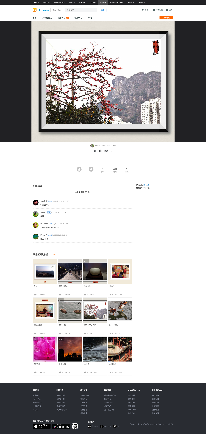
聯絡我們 (155, 399)
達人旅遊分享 (109, 409)
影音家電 (83, 409)
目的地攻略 (108, 402)
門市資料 (131, 395)
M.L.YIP (43, 235)
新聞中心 (36, 395)
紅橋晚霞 (62, 364)
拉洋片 (111, 286)
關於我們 (155, 395)
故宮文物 (87, 286)
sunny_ (43, 212)
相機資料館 (61, 395)
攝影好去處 (110, 395)
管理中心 (78, 18)
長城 (35, 286)
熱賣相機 (131, 402)
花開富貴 (37, 364)
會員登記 (155, 406)
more (54, 254)
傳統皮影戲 (38, 325)
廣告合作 (155, 402)
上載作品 (166, 17)
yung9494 (44, 201)
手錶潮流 (83, 413)
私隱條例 (155, 413)
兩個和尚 (112, 364)
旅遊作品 (107, 406)
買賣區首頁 (84, 395)
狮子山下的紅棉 (90, 325)
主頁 (34, 18)
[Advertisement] (103, 160)
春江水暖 (62, 325)
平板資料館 (61, 406)
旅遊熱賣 (107, 399)
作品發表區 (37, 406)
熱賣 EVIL (132, 413)
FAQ (90, 18)
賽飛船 (86, 364)
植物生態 (146, 185)
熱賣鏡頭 (131, 406)
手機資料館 (61, 402)
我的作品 (63, 18)
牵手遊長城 (63, 286)
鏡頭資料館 (61, 399)
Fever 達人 (37, 399)
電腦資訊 (83, 406)
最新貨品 (131, 399)
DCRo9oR (44, 223)
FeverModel (37, 402)
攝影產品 (83, 399)
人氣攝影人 (47, 18)
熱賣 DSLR (132, 409)
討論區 (35, 409)
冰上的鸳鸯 (113, 325)
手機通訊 (83, 402)
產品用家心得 (62, 409)
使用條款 (155, 409)
